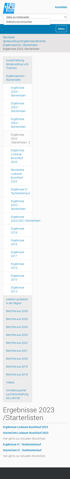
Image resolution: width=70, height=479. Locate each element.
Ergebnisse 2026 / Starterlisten (18, 91)
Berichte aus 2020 (17, 358)
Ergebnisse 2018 (17, 242)
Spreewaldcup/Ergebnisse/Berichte (24, 41)
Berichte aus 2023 (17, 335)
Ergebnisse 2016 (17, 266)
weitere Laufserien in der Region (17, 301)
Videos (10, 382)
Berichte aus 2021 (17, 350)
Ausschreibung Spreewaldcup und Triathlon (17, 64)
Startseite (9, 37)
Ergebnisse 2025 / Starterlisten (18, 107)
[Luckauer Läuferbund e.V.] (9, 8)
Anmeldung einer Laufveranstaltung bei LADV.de (17, 394)
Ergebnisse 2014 (17, 289)
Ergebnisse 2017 (17, 254)
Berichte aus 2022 (17, 343)
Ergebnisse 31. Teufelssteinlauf (20, 191)
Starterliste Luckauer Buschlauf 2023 (17, 175)
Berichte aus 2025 (17, 319)
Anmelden (61, 7)
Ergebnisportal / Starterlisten (20, 45)
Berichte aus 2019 (17, 366)
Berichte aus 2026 (17, 311)
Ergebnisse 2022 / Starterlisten (18, 205)
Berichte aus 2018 (17, 374)
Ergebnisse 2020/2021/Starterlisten (21, 218)
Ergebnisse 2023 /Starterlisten (19, 138)
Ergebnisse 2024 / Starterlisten (18, 122)
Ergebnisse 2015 (17, 277)
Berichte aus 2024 (17, 327)
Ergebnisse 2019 (17, 230)
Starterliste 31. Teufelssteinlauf (22, 450)
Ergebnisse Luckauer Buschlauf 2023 (17, 156)
